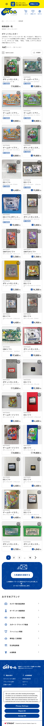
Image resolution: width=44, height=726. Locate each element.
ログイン (25, 682)
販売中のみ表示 (9, 53)
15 (30, 557)
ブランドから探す (8, 682)
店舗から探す (7, 685)
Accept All (22, 716)
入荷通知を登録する (22, 575)
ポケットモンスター (11, 21)
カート (25, 685)
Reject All (22, 711)
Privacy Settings (22, 706)
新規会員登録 (27, 679)
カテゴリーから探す (9, 679)
